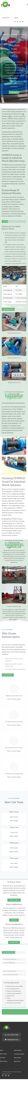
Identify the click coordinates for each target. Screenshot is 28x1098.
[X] (17, 22)
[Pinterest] (22, 22)
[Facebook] (15, 22)
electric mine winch (15, 547)
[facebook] (3, 1075)
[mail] (5, 1075)
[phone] (8, 1075)
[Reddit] (20, 22)
